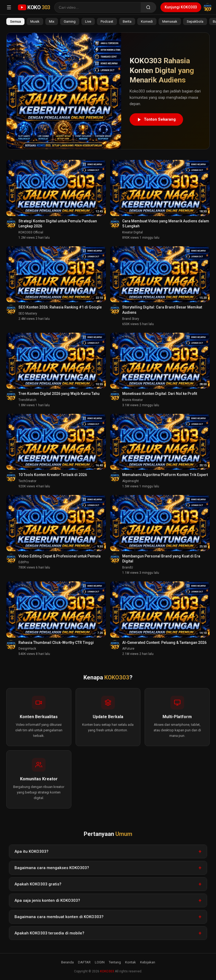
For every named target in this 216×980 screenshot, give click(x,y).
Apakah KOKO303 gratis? (37, 884)
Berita (127, 21)
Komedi (147, 21)
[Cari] (148, 7)
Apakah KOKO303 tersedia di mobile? (49, 933)
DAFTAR (84, 962)
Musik (35, 21)
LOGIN (100, 962)
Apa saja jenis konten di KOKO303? (47, 900)
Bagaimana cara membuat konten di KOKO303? (59, 916)
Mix (51, 21)
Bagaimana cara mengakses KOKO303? (51, 867)
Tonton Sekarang (160, 119)
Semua (15, 21)
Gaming (70, 21)
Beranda (67, 962)
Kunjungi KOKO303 (181, 7)
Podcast (107, 21)
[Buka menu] (9, 7)
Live (88, 21)
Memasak (169, 21)
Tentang (115, 962)
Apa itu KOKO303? (31, 851)
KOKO (38, 7)
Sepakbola (195, 21)
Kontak (130, 962)
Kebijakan (147, 962)
